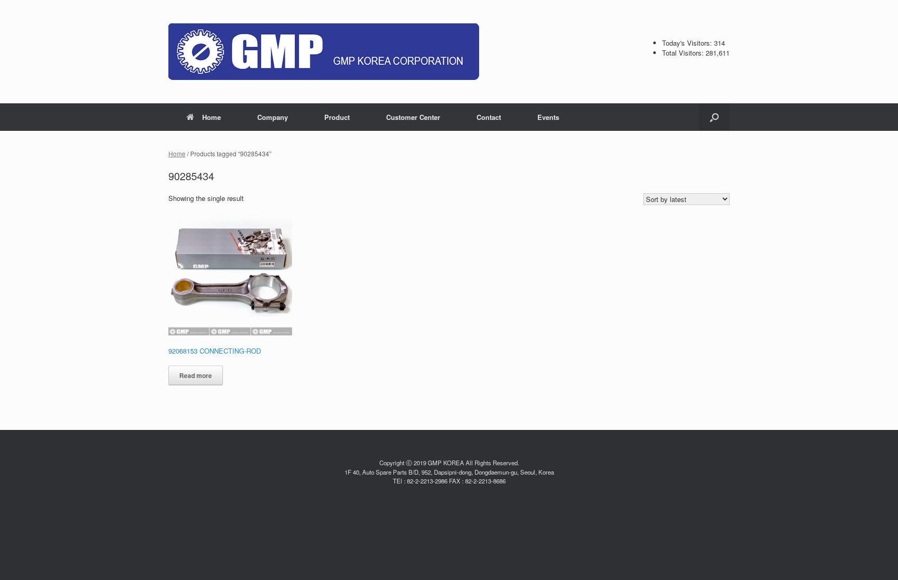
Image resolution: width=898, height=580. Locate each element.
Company (272, 117)
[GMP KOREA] (323, 51)
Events (548, 117)
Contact (489, 117)
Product (337, 117)
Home (211, 117)
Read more (195, 375)
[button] (714, 117)
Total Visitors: (684, 53)
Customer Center (413, 117)
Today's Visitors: (688, 43)
